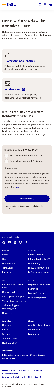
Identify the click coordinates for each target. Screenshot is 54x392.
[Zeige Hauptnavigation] (50, 4)
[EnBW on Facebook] (4, 242)
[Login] (45, 4)
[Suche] (40, 4)
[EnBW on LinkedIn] (15, 242)
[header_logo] (11, 4)
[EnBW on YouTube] (9, 242)
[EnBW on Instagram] (20, 242)
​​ (5, 254)
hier (17, 187)
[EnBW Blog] (26, 242)
